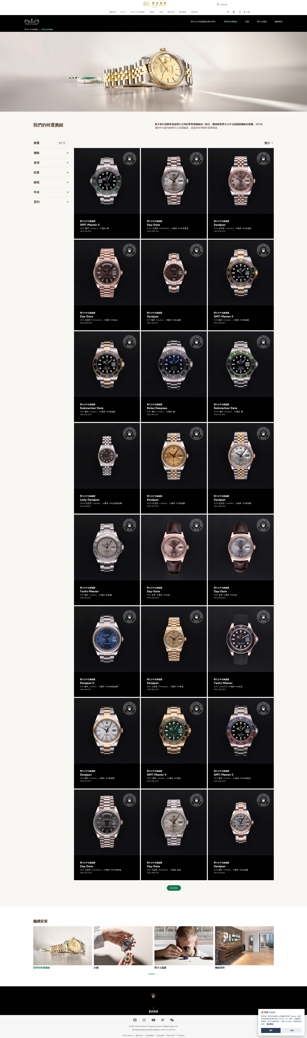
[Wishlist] (227, 12)
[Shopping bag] (233, 12)
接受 (270, 1030)
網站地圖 (160, 1036)
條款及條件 (171, 1036)
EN (249, 12)
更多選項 (270, 1024)
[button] (151, 974)
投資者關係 (150, 1036)
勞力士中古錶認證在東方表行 (203, 21)
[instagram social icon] (144, 1020)
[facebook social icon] (135, 1020)
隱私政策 (181, 1036)
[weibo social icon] (163, 1020)
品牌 (161, 12)
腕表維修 (182, 12)
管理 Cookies (127, 1036)
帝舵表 (152, 12)
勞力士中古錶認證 (138, 12)
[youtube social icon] (153, 1020)
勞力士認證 (262, 21)
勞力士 (123, 12)
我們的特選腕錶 (230, 21)
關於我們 (139, 1036)
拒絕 (291, 1030)
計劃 (247, 21)
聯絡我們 (194, 12)
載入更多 (174, 888)
